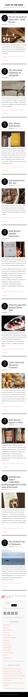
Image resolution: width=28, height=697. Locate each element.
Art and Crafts (7, 645)
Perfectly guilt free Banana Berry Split (17, 307)
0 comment (5, 60)
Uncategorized (7, 657)
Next (10, 597)
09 (5, 70)
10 (5, 17)
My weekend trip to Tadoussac (17, 542)
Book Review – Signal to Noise (16, 421)
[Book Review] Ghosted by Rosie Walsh (14, 676)
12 (6, 597)
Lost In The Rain (14, 5)
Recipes (10, 312)
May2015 (4, 18)
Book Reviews (12, 24)
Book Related (7, 647)
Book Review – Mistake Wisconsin (15, 233)
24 (5, 477)
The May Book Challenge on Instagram (15, 73)
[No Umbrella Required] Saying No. (12, 668)
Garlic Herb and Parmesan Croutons (16, 365)
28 (5, 362)
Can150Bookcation (8, 652)
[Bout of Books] (7, 630)
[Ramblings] (6, 640)
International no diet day (16, 181)
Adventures (11, 77)
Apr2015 (4, 233)
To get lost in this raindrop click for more (12, 56)
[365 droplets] (7, 625)
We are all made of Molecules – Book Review (17, 19)
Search (14, 605)
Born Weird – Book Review (15, 124)
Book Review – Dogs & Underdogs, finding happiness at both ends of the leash (14, 481)
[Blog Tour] (6, 627)
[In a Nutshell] (6, 635)
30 (5, 231)
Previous (4, 595)
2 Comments (5, 170)
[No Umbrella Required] (9, 637)
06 (5, 123)
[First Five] (6, 632)
